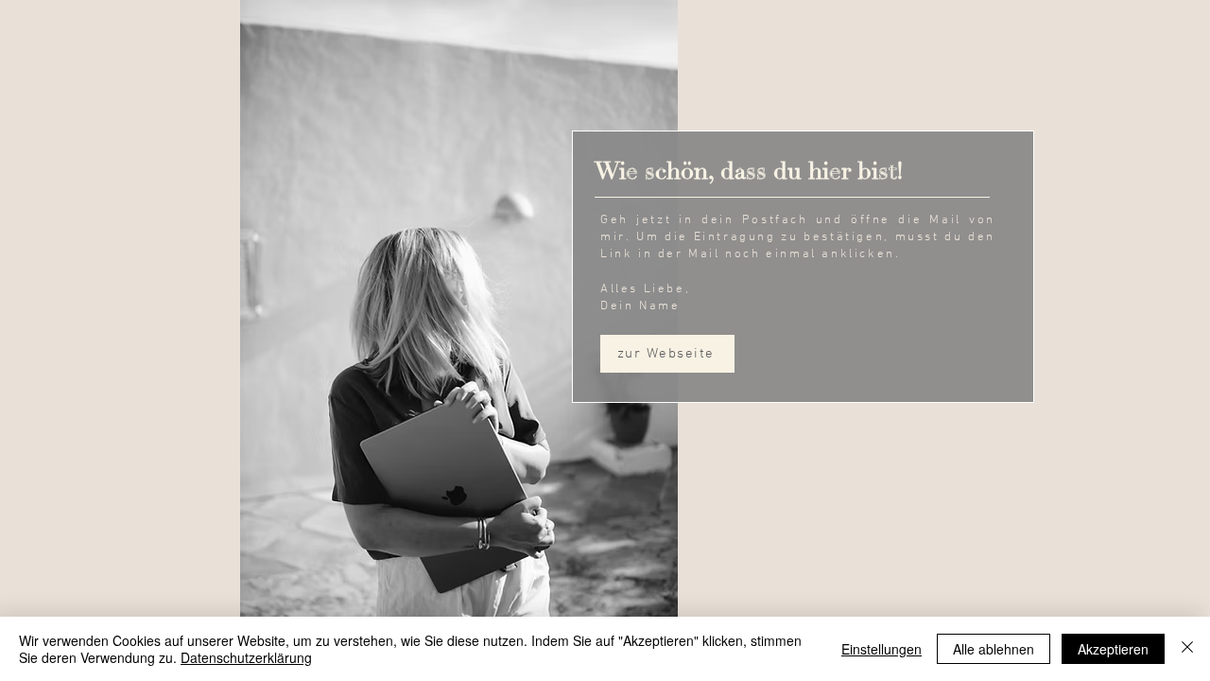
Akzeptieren (1113, 648)
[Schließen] (1187, 649)
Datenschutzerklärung (246, 657)
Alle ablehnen (993, 648)
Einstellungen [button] (881, 648)
